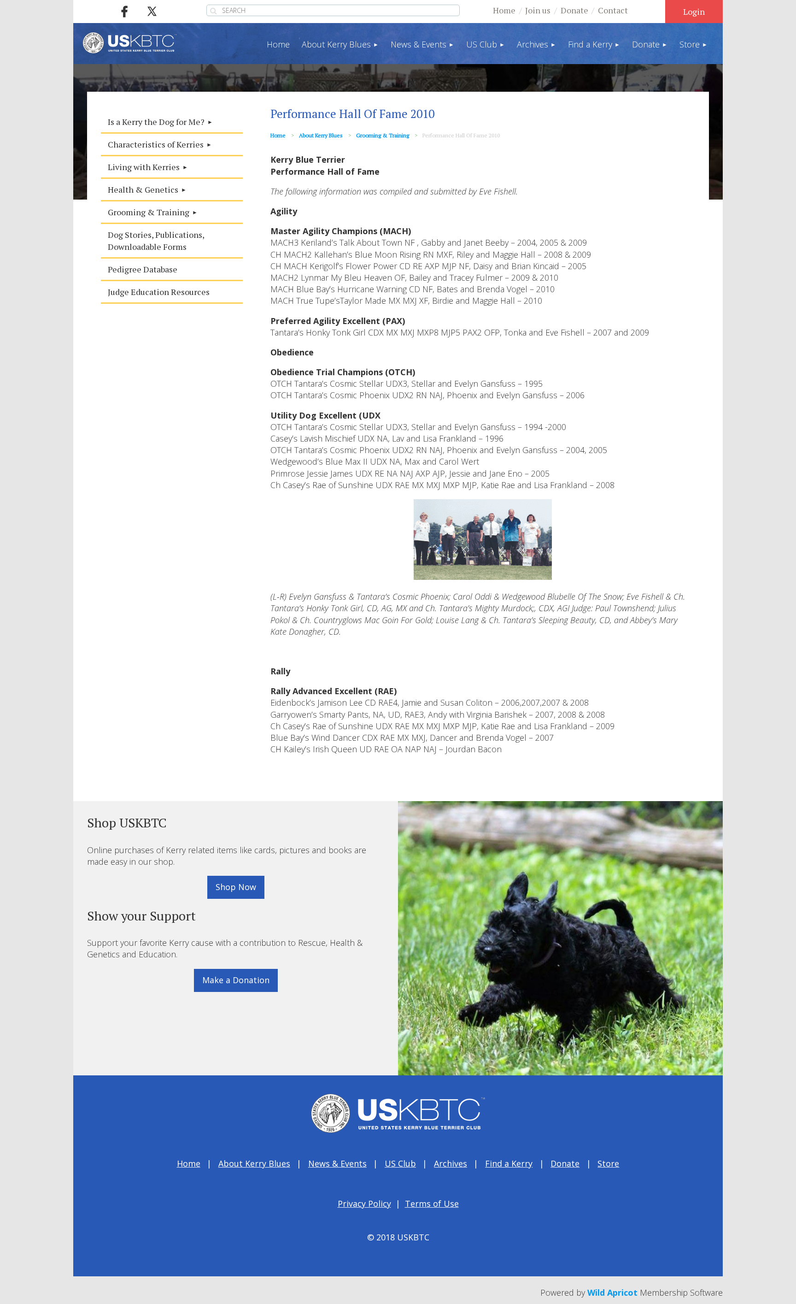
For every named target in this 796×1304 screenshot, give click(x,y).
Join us (537, 10)
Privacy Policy (364, 1203)
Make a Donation (235, 979)
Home (504, 10)
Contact (613, 10)
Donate (574, 10)
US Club (400, 1163)
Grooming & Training (382, 135)
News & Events (337, 1163)
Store (608, 1163)
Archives (450, 1163)
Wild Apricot (612, 1292)
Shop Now (236, 886)
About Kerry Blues (321, 135)
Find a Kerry (509, 1163)
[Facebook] (124, 11)
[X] (152, 11)
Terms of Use (432, 1203)
